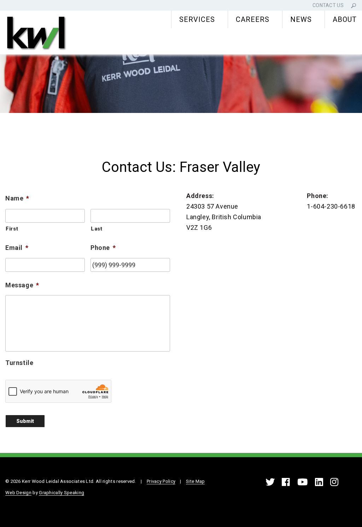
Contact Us (328, 5)
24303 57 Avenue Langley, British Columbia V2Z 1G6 (223, 217)
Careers (252, 19)
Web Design (18, 492)
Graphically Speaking (61, 492)
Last (97, 229)
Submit (25, 421)
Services (197, 19)
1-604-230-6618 (331, 206)
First (12, 229)
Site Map (195, 481)
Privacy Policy (161, 481)
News (301, 19)
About (345, 19)
